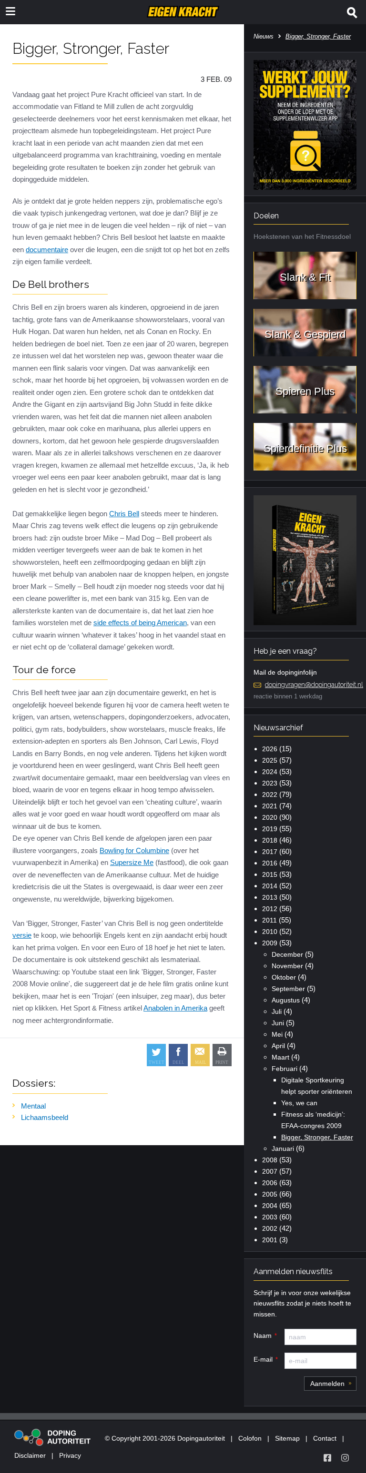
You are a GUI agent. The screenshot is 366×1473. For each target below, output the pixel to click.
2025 (269, 760)
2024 (269, 772)
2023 (269, 783)
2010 (269, 931)
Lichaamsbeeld (44, 1117)
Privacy (70, 1455)
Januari (283, 1148)
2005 (269, 1194)
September (288, 988)
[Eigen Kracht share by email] (200, 1055)
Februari (284, 1068)
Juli (277, 1011)
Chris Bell (124, 514)
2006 (269, 1183)
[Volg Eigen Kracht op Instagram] (345, 1457)
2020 (269, 817)
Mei (277, 1034)
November (287, 966)
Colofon (250, 1438)
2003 (269, 1217)
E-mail (263, 1359)
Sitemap (287, 1438)
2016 (269, 863)
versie (21, 935)
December (287, 954)
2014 (269, 886)
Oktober (284, 977)
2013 (269, 897)
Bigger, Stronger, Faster (317, 1137)
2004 (269, 1205)
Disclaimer (30, 1455)
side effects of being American (140, 623)
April (278, 1046)
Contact (324, 1438)
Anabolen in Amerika (175, 1008)
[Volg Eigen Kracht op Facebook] (327, 1457)
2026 (269, 749)
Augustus (286, 1000)
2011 (269, 920)
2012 (269, 909)
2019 (269, 829)
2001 (269, 1240)
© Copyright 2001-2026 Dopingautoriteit (165, 1438)
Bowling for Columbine (134, 850)
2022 (269, 794)
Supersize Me (131, 862)
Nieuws (264, 36)
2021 (269, 806)
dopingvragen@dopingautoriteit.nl (314, 684)
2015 (269, 874)
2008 (269, 1160)
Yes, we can (299, 1103)
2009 (269, 943)
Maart (280, 1057)
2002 (269, 1228)
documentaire (47, 250)
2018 (269, 840)
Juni (278, 1023)
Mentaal (33, 1106)
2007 (269, 1171)
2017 (269, 851)
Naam (263, 1335)
